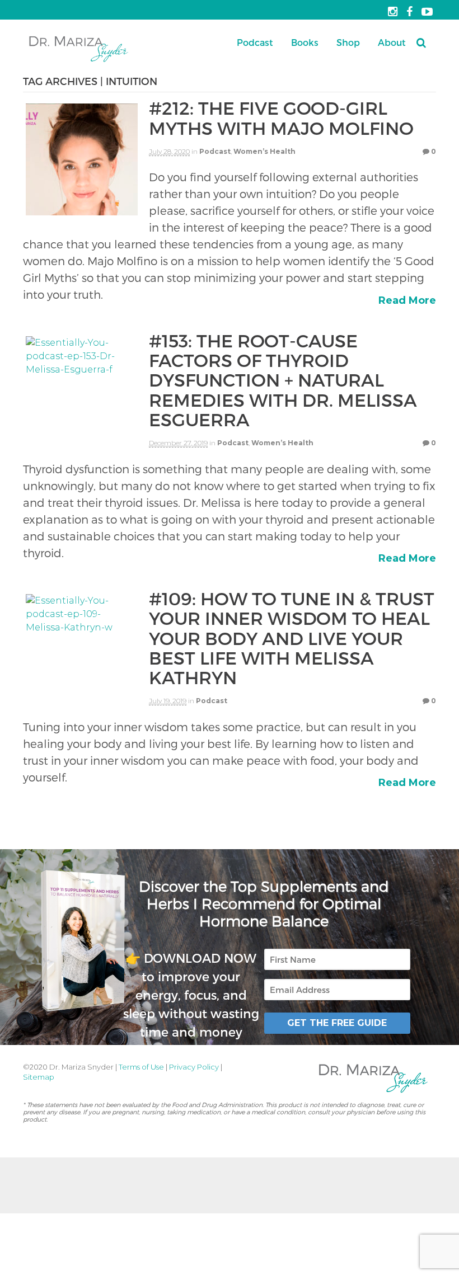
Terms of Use (141, 1066)
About (392, 42)
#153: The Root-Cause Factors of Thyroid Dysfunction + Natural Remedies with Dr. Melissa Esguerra (283, 379)
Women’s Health (264, 151)
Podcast (255, 42)
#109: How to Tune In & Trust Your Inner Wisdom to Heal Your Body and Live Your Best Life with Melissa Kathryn (291, 637)
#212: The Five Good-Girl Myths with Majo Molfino (281, 117)
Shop (348, 42)
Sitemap (38, 1076)
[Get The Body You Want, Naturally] (78, 60)
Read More (407, 300)
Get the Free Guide (337, 1023)
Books (305, 42)
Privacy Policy (194, 1066)
